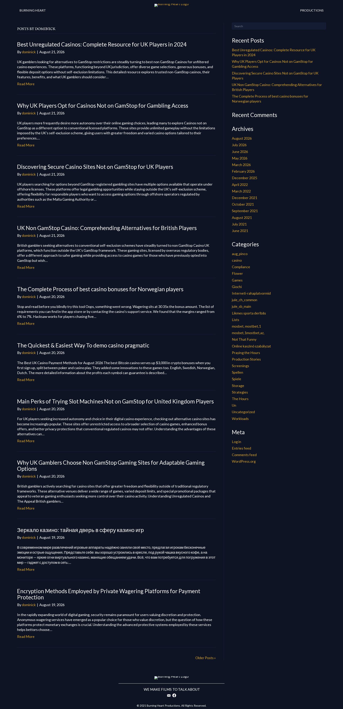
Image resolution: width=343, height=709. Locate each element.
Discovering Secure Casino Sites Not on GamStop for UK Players (95, 166)
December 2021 (244, 197)
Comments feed (244, 455)
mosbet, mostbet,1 (246, 326)
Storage (238, 385)
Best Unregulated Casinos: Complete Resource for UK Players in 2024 (102, 44)
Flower (237, 273)
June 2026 (240, 151)
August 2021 (242, 217)
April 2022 (240, 184)
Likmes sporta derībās (249, 313)
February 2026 (243, 171)
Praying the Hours (246, 352)
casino (237, 260)
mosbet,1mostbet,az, (248, 333)
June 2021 (240, 230)
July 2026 (239, 145)
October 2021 (243, 204)
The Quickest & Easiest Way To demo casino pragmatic (83, 345)
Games (237, 280)
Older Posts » (205, 658)
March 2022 (241, 191)
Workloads (240, 418)
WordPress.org (244, 461)
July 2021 (239, 224)
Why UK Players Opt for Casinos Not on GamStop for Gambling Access (102, 105)
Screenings (240, 366)
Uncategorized (243, 412)
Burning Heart (32, 10)
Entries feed (241, 448)
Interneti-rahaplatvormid (251, 293)
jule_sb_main (241, 306)
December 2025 (244, 178)
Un (234, 405)
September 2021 (245, 211)
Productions (312, 10)
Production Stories (246, 359)
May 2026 (239, 158)
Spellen (237, 372)
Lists (235, 319)
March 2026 (241, 164)
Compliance (241, 267)
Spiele (236, 379)
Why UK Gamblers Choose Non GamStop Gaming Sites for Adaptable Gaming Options (111, 465)
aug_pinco (240, 253)
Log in (236, 441)
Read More (26, 84)
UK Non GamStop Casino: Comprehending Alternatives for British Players (107, 227)
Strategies (240, 392)
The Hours (240, 399)
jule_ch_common (244, 300)
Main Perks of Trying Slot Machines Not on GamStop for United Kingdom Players (115, 401)
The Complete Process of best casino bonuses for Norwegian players (100, 289)
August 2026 (242, 138)
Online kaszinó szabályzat (251, 346)
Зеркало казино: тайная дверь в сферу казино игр (80, 529)
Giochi (237, 286)
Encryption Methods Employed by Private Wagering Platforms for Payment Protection (108, 594)
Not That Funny (244, 339)
